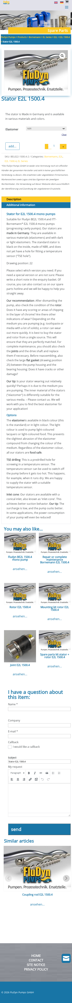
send (16, 829)
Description (14, 199)
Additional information (21, 205)
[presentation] (17, 773)
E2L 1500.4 (11, 161)
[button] (62, 56)
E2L (61, 156)
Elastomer (12, 129)
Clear (64, 134)
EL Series (23, 161)
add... (12, 146)
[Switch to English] (55, 2)
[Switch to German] (60, 2)
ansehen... (20, 569)
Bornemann (51, 156)
